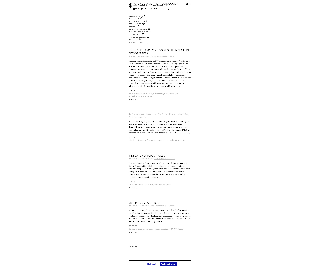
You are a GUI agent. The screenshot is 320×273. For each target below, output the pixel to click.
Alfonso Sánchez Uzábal (164, 56)
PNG (164, 184)
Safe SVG (160, 78)
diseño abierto (149, 229)
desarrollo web (146, 93)
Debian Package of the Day (180, 133)
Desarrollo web (135, 24)
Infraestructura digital (138, 29)
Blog (137, 9)
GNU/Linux (132, 26)
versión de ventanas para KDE (172, 130)
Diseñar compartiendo (144, 202)
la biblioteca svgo (172, 86)
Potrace (132, 121)
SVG (176, 93)
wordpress (147, 96)
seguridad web (167, 93)
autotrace (161, 133)
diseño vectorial (167, 140)
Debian (157, 140)
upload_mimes (135, 96)
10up (141, 80)
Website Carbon (168, 264)
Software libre (134, 34)
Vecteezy (179, 229)
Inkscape (158, 184)
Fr (190, 3)
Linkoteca (148, 9)
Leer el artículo (133, 99)
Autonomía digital (136, 16)
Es (187, 3)
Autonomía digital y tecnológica (155, 3)
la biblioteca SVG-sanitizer (162, 83)
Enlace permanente (137, 117)
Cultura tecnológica (137, 21)
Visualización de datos (137, 37)
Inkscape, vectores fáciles (147, 155)
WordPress (133, 39)
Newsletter (161, 9)
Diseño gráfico (135, 140)
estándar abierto (163, 229)
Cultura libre (134, 18)
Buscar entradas (137, 42)
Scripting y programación (138, 32)
